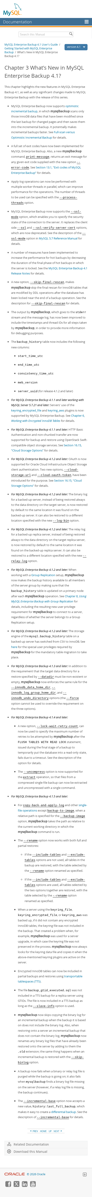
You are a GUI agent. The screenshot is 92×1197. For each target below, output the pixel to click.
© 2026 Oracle (36, 1174)
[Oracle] (14, 1174)
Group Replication (43, 575)
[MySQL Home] (13, 9)
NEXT (57, 1131)
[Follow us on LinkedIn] (24, 1185)
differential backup (63, 1112)
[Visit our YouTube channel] (32, 1185)
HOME (43, 1131)
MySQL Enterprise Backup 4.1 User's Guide (31, 44)
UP (50, 1131)
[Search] (71, 34)
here (14, 647)
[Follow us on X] (16, 1185)
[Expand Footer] (85, 1175)
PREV (35, 1131)
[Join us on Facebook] (8, 1185)
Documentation (17, 21)
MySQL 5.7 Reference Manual (58, 238)
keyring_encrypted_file (26, 410)
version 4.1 (74, 47)
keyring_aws (56, 410)
